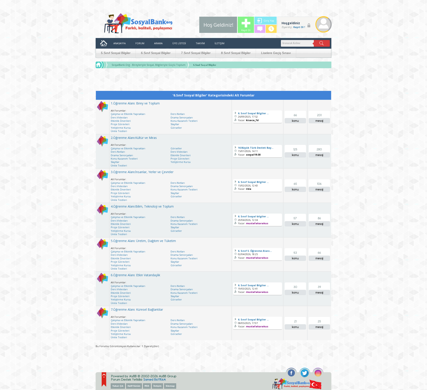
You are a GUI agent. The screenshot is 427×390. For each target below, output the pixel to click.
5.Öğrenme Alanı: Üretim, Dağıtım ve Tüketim (143, 241)
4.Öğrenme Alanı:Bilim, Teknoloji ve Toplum (142, 206)
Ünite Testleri (119, 131)
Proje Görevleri (120, 124)
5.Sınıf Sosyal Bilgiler (116, 53)
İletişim (157, 386)
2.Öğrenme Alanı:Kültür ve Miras (134, 138)
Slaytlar (175, 124)
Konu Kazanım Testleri (184, 120)
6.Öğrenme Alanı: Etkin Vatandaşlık (135, 275)
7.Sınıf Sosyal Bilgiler (196, 53)
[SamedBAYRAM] (154, 379)
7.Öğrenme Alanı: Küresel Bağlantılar (137, 309)
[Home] (103, 65)
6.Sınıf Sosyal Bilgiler (156, 53)
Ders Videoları (119, 117)
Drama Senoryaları (182, 117)
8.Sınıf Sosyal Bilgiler (236, 53)
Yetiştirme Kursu (121, 127)
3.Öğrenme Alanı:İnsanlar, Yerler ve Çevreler (142, 172)
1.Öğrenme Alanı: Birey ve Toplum (135, 103)
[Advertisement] (213, 81)
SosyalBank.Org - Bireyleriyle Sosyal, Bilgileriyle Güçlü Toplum (148, 64)
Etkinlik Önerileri (121, 120)
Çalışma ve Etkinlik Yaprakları (128, 114)
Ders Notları (178, 114)
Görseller (176, 127)
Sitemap (170, 386)
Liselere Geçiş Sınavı (276, 53)
